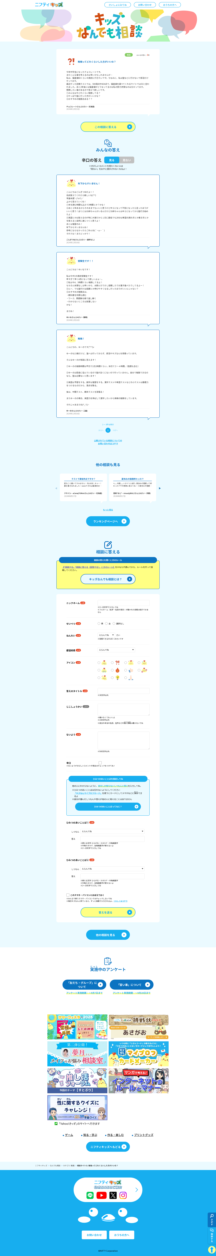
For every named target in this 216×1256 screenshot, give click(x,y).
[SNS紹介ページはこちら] (108, 1190)
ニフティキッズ (41, 1165)
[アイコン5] (104, 670)
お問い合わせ (145, 4)
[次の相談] (159, 488)
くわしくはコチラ (121, 901)
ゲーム (69, 1135)
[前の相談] (56, 488)
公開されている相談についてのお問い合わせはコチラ (108, 442)
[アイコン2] (117, 663)
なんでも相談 (55, 1165)
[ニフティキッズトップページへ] (49, 5)
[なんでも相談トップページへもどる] (108, 26)
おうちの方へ (170, 4)
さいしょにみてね (118, 4)
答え (73, 838)
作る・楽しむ (115, 1135)
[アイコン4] (144, 663)
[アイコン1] (104, 663)
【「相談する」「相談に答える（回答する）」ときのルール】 (88, 567)
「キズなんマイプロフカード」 (88, 793)
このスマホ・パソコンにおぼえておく (87, 894)
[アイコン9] (104, 678)
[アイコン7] (130, 670)
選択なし (120, 623)
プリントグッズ (143, 1135)
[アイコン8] (144, 670)
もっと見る (108, 509)
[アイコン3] (130, 663)
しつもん (75, 831)
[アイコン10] (117, 678)
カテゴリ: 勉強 (68, 1165)
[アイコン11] (130, 678)
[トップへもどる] (212, 1249)
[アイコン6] (117, 670)
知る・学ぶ (90, 1135)
